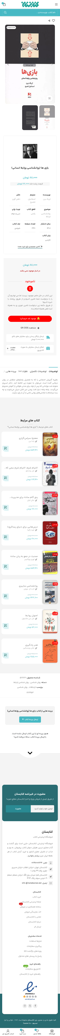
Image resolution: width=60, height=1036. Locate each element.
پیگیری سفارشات (34, 946)
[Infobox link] (30, 796)
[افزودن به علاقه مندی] (53, 20)
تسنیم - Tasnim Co (30, 1023)
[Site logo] (30, 4)
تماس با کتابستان (33, 917)
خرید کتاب (36, 897)
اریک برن (47, 199)
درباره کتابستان (34, 922)
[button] (52, 64)
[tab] (53, 371)
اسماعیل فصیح (31, 201)
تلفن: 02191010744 (39, 862)
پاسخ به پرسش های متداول (30, 956)
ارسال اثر (37, 927)
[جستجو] (5, 12)
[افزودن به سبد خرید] (5, 449)
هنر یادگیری (31, 645)
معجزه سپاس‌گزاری (28, 438)
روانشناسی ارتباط (46, 215)
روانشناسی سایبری (28, 586)
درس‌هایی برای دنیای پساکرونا (22, 527)
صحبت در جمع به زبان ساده (24, 556)
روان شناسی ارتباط (21, 682)
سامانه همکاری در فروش (30, 906)
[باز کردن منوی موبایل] (56, 4)
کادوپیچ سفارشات (32, 969)
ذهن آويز (16, 199)
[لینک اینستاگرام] (25, 1006)
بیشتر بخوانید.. (33, 856)
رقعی (33, 213)
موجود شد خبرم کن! (30, 319)
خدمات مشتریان (35, 936)
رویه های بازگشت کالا (33, 951)
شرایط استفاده (35, 941)
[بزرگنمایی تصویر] (49, 98)
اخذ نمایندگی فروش (32, 912)
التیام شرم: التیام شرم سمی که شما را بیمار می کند (22, 469)
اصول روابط (31, 615)
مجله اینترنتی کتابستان (31, 902)
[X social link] (30, 1006)
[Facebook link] (35, 1006)
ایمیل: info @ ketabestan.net (34, 883)
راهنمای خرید (34, 964)
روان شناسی (35, 682)
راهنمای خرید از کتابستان (30, 974)
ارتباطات (32, 687)
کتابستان (37, 892)
